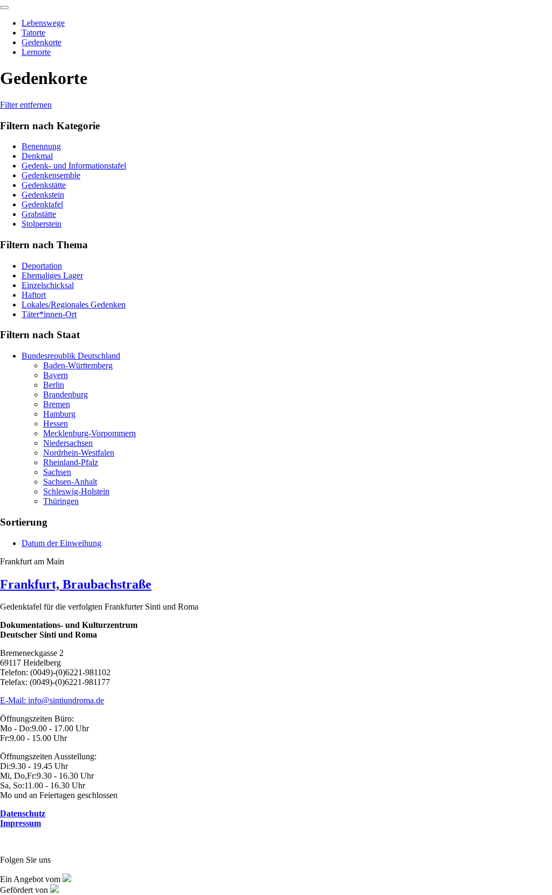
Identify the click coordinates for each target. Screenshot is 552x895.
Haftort (34, 294)
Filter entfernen (26, 104)
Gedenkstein (43, 194)
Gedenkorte (41, 42)
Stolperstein (41, 223)
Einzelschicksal (48, 285)
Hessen (55, 423)
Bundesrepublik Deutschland (71, 355)
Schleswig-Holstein (76, 491)
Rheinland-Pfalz (70, 462)
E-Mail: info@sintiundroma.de (52, 700)
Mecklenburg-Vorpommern (89, 433)
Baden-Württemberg (78, 365)
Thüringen (61, 501)
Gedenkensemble (51, 175)
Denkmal (37, 155)
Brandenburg (65, 394)
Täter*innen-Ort (49, 314)
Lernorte (36, 52)
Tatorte (33, 32)
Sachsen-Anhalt (70, 481)
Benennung (41, 146)
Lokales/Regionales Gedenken (74, 304)
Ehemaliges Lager (52, 275)
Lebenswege (43, 22)
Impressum (20, 823)
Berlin (53, 384)
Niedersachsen (68, 443)
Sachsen (57, 472)
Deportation (42, 265)
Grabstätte (39, 214)
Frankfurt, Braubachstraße (75, 584)
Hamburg (59, 413)
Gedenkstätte (44, 185)
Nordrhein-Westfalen (78, 452)
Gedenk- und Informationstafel (74, 165)
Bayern (55, 375)
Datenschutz (22, 813)
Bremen (56, 404)
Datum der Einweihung (61, 543)
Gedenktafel (42, 204)
